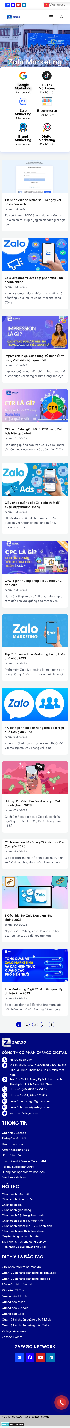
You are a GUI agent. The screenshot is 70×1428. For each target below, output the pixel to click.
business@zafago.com (35, 1107)
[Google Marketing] (23, 75)
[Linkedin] (24, 5)
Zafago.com (29, 1113)
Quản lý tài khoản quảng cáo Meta (25, 1325)
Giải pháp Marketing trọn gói (21, 1267)
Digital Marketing (47, 138)
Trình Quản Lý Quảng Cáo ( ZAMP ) (25, 1161)
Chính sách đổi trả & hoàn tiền (22, 1220)
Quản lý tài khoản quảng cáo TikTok (26, 1319)
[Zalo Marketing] (23, 101)
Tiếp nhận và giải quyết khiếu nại (24, 1247)
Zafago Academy (14, 1331)
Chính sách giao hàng (16, 1210)
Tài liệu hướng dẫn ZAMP (18, 1166)
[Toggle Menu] (48, 17)
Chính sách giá (12, 1204)
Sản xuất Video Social (17, 1284)
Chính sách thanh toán (17, 1199)
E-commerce (47, 110)
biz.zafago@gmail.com (35, 1101)
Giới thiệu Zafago (14, 1133)
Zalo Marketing (23, 112)
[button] (61, 16)
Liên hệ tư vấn (11, 1155)
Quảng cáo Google (15, 1308)
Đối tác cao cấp (13, 1144)
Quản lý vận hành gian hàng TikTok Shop (29, 1272)
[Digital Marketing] (47, 127)
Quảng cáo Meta (13, 1302)
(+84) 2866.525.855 (34, 1095)
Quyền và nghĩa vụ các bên (20, 1236)
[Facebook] (13, 5)
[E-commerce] (47, 101)
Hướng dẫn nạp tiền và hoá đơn (23, 1172)
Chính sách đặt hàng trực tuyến (23, 1215)
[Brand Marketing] (23, 127)
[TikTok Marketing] (47, 75)
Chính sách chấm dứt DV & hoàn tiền (27, 1226)
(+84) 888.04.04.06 (34, 1089)
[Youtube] (18, 5)
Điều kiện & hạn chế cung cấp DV (24, 1241)
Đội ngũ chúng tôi (14, 1138)
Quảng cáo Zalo (13, 1313)
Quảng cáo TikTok (14, 1296)
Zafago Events (12, 1337)
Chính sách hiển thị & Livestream (24, 1231)
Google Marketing (23, 86)
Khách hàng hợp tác (15, 1149)
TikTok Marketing (47, 86)
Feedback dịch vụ (14, 1177)
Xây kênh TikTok (13, 1290)
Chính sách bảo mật (15, 1194)
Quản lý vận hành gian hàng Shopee (26, 1278)
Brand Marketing (23, 138)
